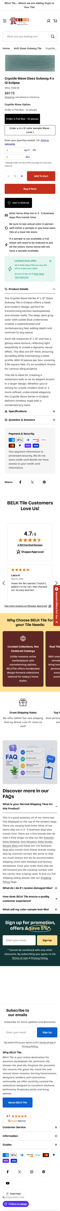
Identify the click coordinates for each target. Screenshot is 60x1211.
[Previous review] (3, 583)
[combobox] (30, 36)
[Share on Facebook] (20, 482)
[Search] (53, 36)
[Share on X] (32, 482)
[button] (56, 605)
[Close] (50, 261)
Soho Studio (45, 841)
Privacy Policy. (39, 958)
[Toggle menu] (5, 21)
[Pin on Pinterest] (44, 482)
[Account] (49, 21)
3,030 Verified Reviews (30, 545)
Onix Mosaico (28, 841)
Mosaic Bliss (10, 845)
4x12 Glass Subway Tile (28, 48)
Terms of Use (20, 958)
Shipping (9, 97)
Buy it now (30, 188)
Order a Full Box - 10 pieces (22, 118)
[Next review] (56, 583)
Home (6, 48)
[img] (30, 540)
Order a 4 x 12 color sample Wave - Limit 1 (30, 130)
